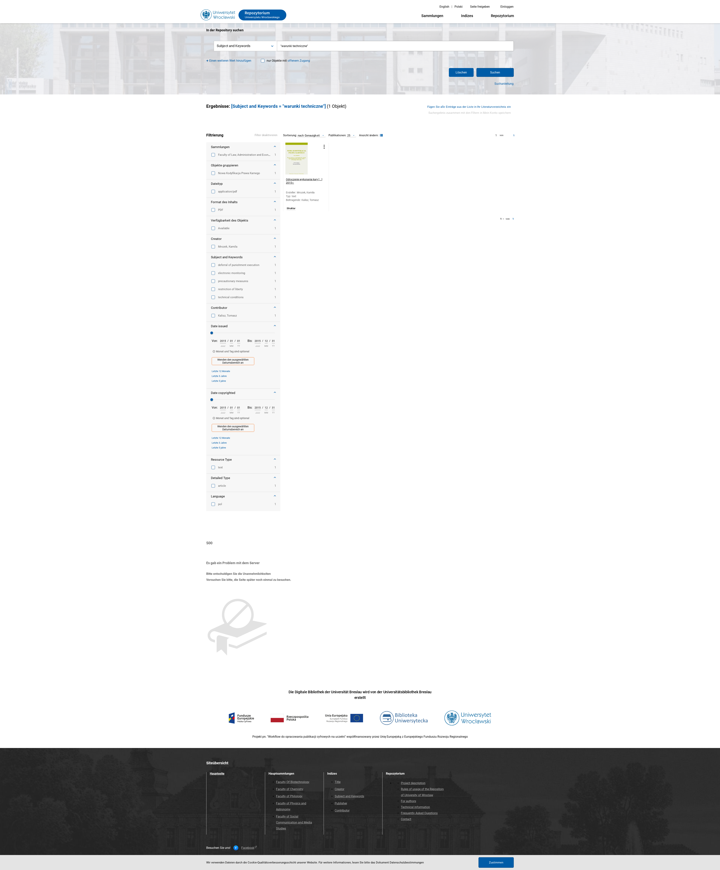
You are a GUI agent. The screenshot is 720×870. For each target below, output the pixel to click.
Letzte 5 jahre (219, 381)
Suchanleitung (504, 83)
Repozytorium (502, 15)
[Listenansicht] (381, 135)
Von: (215, 341)
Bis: (250, 341)
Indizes (467, 15)
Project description (413, 783)
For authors (408, 801)
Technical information (415, 807)
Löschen (461, 72)
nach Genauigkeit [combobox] (309, 135)
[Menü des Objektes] (324, 146)
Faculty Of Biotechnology (292, 782)
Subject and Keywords (349, 796)
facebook (247, 847)
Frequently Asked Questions (419, 813)
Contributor (342, 810)
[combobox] (395, 46)
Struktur (291, 208)
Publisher (341, 803)
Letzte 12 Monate (221, 371)
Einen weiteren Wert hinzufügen (230, 60)
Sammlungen (432, 15)
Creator (339, 789)
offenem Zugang (299, 60)
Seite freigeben (480, 6)
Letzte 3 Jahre (219, 376)
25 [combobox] (348, 135)
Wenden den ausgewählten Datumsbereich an (233, 361)
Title (337, 782)
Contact (406, 819)
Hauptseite (217, 773)
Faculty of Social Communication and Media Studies (294, 822)
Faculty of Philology (289, 796)
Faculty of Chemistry (289, 789)
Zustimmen (496, 862)
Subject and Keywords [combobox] (233, 46)
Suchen (495, 72)
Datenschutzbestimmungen (407, 862)
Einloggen (507, 6)
